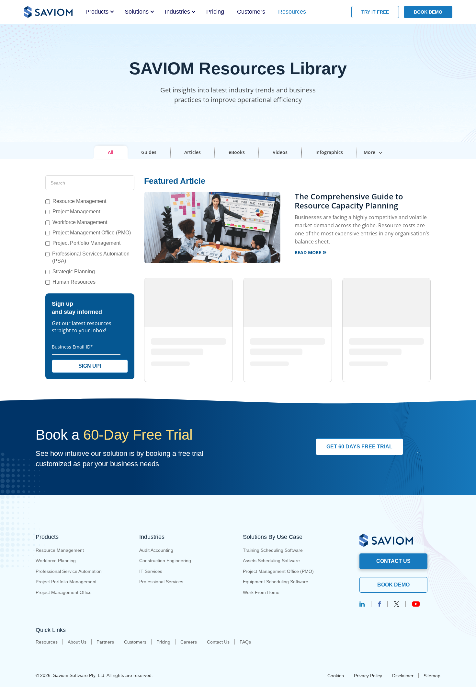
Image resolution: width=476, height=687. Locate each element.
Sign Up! (89, 366)
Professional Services (161, 581)
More (369, 152)
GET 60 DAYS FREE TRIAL (359, 446)
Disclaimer (403, 675)
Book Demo (393, 584)
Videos (280, 152)
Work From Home (261, 592)
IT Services (150, 571)
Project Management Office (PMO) (278, 571)
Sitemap (432, 675)
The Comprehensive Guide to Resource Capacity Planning (349, 201)
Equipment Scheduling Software (275, 581)
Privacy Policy (368, 675)
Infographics (329, 152)
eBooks (237, 152)
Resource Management (60, 550)
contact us (393, 561)
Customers (251, 11)
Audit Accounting (156, 550)
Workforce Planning (56, 560)
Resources (292, 11)
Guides (148, 152)
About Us (77, 642)
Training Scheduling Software (273, 550)
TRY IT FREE (375, 12)
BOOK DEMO (428, 12)
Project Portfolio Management (66, 581)
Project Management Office (64, 592)
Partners (105, 642)
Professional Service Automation (69, 571)
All (110, 152)
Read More (310, 251)
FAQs (245, 642)
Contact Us (218, 642)
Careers (188, 642)
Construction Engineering (165, 560)
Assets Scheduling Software (271, 560)
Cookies (335, 675)
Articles (192, 152)
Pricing (215, 11)
